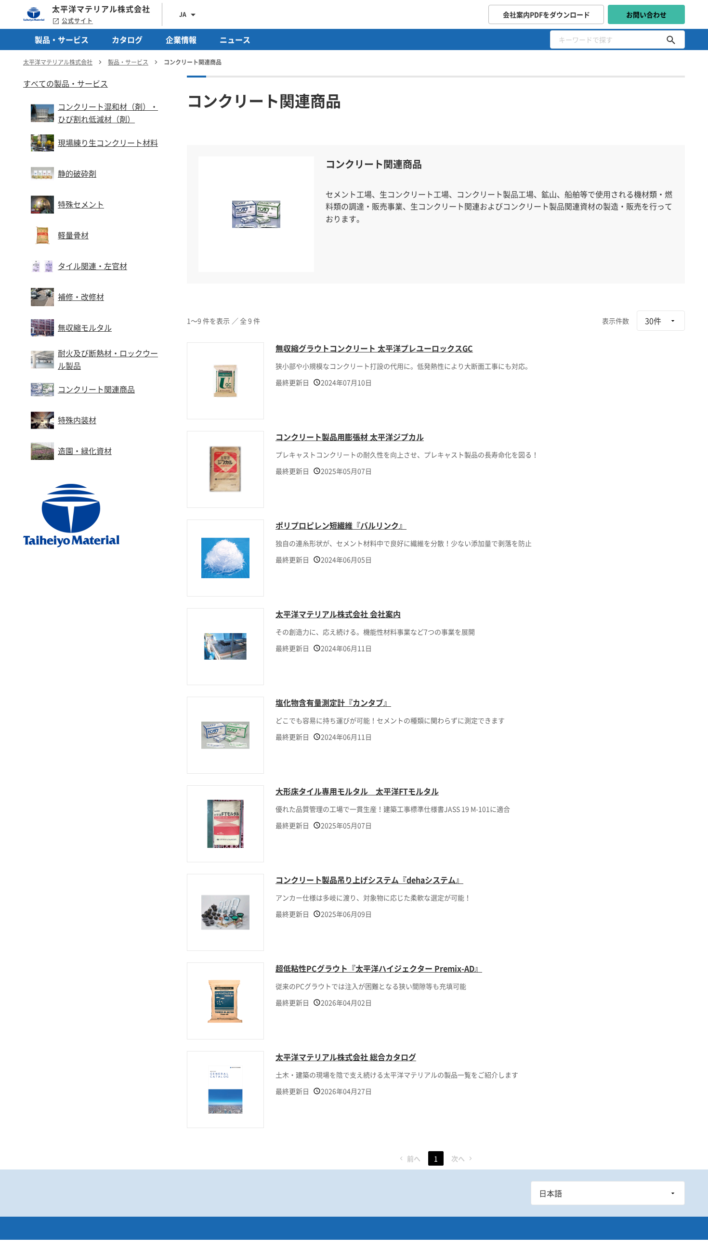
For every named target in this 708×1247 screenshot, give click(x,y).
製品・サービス (62, 39)
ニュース (235, 39)
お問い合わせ (646, 14)
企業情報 (181, 39)
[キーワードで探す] (670, 39)
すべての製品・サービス (65, 83)
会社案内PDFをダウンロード (546, 14)
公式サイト (77, 20)
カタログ (127, 39)
